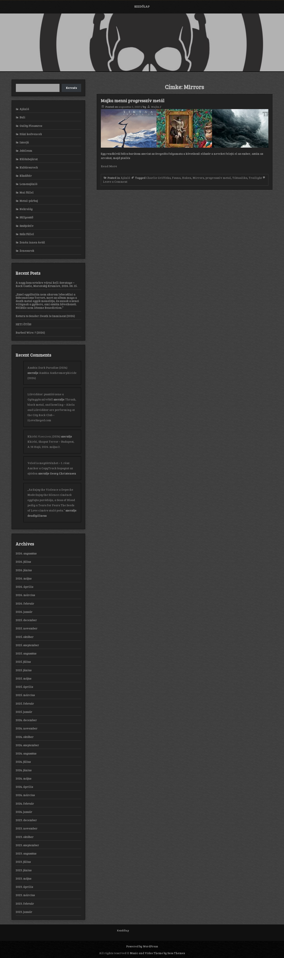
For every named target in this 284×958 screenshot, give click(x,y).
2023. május (23, 878)
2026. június (24, 570)
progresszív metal (218, 178)
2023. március (25, 895)
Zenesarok (27, 250)
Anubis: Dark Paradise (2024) (47, 367)
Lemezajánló (28, 184)
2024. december (26, 720)
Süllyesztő (26, 217)
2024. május (23, 778)
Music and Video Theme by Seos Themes (157, 953)
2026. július (23, 562)
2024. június (23, 770)
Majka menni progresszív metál (132, 100)
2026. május (23, 578)
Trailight (255, 178)
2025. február (25, 703)
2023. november (26, 828)
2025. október (25, 637)
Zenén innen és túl (32, 242)
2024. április (24, 787)
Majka (155, 107)
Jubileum (26, 150)
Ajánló (125, 178)
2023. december (26, 820)
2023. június (23, 870)
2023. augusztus (26, 853)
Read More (109, 166)
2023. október (25, 837)
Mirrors (198, 178)
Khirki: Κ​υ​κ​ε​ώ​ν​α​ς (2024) (43, 436)
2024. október (25, 737)
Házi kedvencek (31, 134)
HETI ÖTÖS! (23, 324)
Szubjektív (27, 226)
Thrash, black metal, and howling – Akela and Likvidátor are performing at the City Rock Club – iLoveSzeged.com (51, 409)
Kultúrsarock (29, 167)
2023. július (23, 862)
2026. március (25, 595)
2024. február (25, 803)
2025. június (23, 670)
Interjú (24, 142)
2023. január (24, 912)
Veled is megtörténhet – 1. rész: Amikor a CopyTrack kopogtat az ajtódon (50, 468)
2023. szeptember (27, 845)
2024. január (24, 812)
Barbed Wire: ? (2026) (30, 332)
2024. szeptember (27, 745)
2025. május (23, 678)
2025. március (25, 695)
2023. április (24, 887)
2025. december (26, 620)
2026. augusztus (26, 553)
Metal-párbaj (29, 201)
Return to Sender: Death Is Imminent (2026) (45, 316)
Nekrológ (26, 209)
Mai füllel (27, 192)
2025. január (24, 712)
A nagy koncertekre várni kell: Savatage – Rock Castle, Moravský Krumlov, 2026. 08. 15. (46, 284)
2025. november (26, 628)
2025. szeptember (27, 645)
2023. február (25, 903)
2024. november (26, 728)
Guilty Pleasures (31, 126)
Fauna (176, 178)
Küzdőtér (26, 175)
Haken (186, 178)
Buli (22, 117)
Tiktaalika (239, 178)
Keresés (71, 88)
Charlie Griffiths (158, 178)
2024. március (25, 795)
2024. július (23, 762)
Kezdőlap (142, 6)
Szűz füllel (27, 234)
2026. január (24, 612)
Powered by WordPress (142, 946)
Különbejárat (29, 159)
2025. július (23, 662)
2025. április (24, 687)
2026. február (25, 603)
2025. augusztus (26, 653)
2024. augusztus (26, 753)
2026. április (24, 587)
